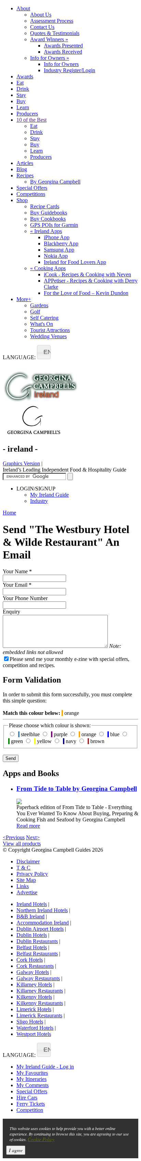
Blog (21, 169)
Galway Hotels (32, 972)
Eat (20, 83)
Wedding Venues (48, 336)
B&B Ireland (30, 916)
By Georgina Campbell (55, 182)
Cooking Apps (48, 268)
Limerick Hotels (33, 1009)
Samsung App (59, 250)
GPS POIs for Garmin (54, 225)
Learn (22, 107)
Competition (29, 1110)
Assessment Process (51, 21)
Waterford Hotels (34, 1028)
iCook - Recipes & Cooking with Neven (87, 274)
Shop (22, 200)
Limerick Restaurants (39, 1015)
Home (9, 513)
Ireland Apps (46, 231)
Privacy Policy (32, 874)
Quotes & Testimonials (54, 33)
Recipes (25, 175)
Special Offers (31, 188)
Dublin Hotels (31, 935)
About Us (40, 15)
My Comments (32, 1085)
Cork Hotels (29, 960)
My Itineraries (31, 1079)
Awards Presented (63, 45)
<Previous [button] (14, 837)
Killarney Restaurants (39, 991)
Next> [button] (33, 837)
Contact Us (42, 27)
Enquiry (11, 612)
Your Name (17, 571)
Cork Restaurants (35, 966)
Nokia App (56, 256)
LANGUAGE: (19, 357)
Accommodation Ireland (42, 923)
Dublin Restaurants (37, 941)
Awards (24, 76)
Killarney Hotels (34, 984)
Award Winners (49, 39)
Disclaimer (28, 861)
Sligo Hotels (29, 1022)
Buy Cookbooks (48, 219)
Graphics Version (21, 463)
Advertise (26, 892)
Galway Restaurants (38, 978)
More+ (23, 299)
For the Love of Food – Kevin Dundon (86, 293)
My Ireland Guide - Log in (45, 1067)
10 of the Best (31, 120)
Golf (35, 311)
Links (22, 886)
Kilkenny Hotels (34, 997)
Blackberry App (61, 243)
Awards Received (63, 52)
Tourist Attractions (50, 330)
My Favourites (32, 1073)
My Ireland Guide (49, 495)
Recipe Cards (44, 206)
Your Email (17, 585)
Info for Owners (49, 58)
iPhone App (56, 237)
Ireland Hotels (31, 904)
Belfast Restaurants (37, 954)
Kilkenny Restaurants (39, 1003)
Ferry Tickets (30, 1104)
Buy (21, 101)
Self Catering (44, 318)
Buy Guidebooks (48, 212)
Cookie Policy (41, 1139)
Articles (24, 163)
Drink (22, 89)
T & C (23, 868)
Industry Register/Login (69, 70)
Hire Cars (26, 1098)
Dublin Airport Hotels (40, 929)
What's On (41, 324)
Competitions (30, 194)
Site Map (26, 880)
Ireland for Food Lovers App (75, 262)
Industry (39, 501)
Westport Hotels (33, 1034)
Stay (21, 95)
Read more (28, 826)
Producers (27, 114)
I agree (16, 1150)
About (23, 8)
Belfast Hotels (31, 947)
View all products (22, 844)
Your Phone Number (25, 598)
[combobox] (44, 352)
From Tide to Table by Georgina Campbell (76, 788)
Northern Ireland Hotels (42, 910)
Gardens (39, 305)
